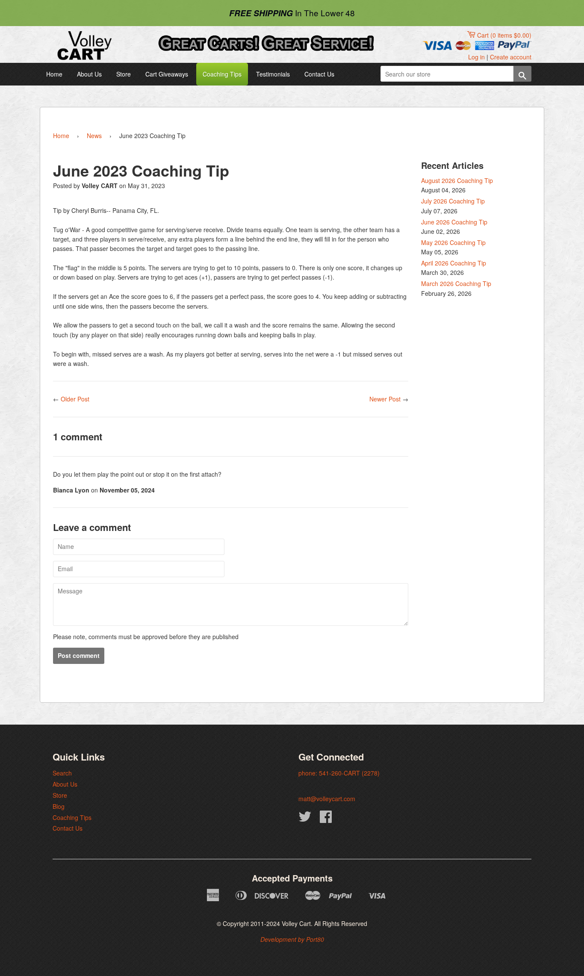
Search (62, 773)
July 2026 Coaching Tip (453, 201)
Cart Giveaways (166, 74)
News (94, 135)
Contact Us (319, 74)
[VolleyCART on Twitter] (304, 819)
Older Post (75, 399)
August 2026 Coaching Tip (457, 180)
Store (123, 74)
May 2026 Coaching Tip (453, 242)
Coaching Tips (222, 74)
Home (54, 74)
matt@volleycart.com (326, 798)
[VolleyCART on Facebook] (325, 819)
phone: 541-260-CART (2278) (339, 773)
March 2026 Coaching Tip (456, 283)
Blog (59, 806)
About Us (89, 74)
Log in (476, 57)
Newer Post (385, 399)
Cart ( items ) (504, 35)
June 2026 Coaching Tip (454, 222)
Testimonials (273, 74)
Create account (510, 57)
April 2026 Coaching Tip (453, 263)
